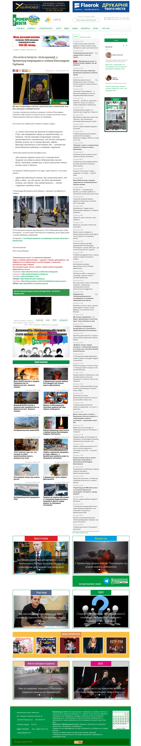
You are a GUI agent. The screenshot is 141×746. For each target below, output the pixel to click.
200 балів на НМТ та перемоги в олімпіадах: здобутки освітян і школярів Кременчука (84, 275)
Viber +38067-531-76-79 (39, 729)
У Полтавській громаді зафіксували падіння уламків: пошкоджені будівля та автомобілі (85, 358)
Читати (116, 124)
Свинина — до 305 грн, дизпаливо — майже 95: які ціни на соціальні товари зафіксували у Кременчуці (85, 103)
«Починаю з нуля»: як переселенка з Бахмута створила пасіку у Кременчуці (85, 147)
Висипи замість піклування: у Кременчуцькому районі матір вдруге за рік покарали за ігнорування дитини (85, 235)
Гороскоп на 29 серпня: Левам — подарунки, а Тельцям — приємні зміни (84, 173)
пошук (116, 40)
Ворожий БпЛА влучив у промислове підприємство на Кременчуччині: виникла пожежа (26, 408)
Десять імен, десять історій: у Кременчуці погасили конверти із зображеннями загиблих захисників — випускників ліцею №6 (85, 418)
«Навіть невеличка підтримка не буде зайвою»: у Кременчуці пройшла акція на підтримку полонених (56, 455)
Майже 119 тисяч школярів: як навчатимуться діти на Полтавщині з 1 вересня (85, 430)
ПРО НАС (106, 29)
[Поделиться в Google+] (17, 70)
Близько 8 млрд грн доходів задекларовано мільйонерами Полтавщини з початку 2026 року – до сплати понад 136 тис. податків (86, 246)
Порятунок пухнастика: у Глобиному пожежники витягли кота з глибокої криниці (85, 480)
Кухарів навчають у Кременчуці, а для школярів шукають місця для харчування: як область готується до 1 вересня (86, 378)
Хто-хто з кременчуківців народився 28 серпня (85, 500)
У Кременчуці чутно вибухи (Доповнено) (55, 478)
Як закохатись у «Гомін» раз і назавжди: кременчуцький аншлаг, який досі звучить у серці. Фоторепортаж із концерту (101, 688)
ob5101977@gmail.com (25, 720)
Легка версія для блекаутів (86, 20)
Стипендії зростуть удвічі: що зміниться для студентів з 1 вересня (85, 111)
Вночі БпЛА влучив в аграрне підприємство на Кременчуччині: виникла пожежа (26, 384)
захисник (39, 320)
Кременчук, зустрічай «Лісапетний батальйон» (84, 226)
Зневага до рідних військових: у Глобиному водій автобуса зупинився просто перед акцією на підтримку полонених (56, 501)
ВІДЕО (66, 29)
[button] (17, 557)
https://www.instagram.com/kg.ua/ (34, 274)
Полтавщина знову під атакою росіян (27, 478)
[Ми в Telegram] (101, 581)
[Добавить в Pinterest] (23, 70)
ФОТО (58, 29)
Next (67, 307)
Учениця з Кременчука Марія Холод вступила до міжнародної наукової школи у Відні (85, 388)
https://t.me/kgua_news (30, 276)
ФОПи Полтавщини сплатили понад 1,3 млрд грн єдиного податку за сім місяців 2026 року (85, 368)
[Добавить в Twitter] (26, 70)
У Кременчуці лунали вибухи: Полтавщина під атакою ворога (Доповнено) (56, 383)
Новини (22, 50)
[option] (41, 306)
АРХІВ (95, 29)
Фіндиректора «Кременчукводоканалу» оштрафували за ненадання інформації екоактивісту (83, 297)
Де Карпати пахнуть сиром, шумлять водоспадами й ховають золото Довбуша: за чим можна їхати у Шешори (85, 309)
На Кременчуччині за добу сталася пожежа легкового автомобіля (85, 155)
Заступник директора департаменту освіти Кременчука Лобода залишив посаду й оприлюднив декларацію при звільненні (41, 563)
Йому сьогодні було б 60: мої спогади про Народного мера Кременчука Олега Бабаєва (115, 65)
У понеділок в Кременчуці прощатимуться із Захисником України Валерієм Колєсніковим (85, 328)
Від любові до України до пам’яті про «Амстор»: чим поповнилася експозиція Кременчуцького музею (85, 119)
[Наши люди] (41, 592)
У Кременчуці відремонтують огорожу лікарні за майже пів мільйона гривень (86, 257)
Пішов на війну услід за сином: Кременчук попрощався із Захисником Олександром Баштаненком (84, 461)
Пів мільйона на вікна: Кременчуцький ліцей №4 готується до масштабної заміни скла (85, 398)
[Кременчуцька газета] (26, 20)
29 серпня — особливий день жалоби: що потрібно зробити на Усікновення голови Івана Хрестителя (86, 192)
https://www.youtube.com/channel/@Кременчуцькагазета (43, 281)
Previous (15, 307)
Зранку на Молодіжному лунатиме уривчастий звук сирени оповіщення (54, 407)
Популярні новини (85, 37)
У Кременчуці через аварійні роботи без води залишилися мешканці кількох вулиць (85, 164)
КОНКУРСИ (85, 29)
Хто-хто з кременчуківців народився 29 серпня (85, 127)
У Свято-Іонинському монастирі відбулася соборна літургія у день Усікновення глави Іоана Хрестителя (85, 46)
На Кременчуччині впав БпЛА (26, 430)
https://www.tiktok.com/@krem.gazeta (33, 283)
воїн (47, 320)
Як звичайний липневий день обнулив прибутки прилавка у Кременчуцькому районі (86, 471)
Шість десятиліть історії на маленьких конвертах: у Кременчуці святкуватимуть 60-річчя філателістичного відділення (86, 286)
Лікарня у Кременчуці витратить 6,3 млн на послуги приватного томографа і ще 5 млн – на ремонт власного (85, 449)
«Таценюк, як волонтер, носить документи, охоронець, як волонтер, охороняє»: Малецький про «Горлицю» (101, 617)
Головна (16, 50)
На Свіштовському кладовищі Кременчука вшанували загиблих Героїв (85, 73)
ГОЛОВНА (20, 29)
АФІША (75, 29)
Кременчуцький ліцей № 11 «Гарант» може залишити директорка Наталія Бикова (85, 338)
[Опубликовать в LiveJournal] (20, 70)
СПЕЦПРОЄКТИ (45, 29)
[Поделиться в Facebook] (14, 70)
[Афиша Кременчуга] (71, 634)
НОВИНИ (31, 29)
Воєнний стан (31, 50)
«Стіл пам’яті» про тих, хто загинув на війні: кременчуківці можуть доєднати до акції (25, 455)
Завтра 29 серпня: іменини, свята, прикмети (84, 218)
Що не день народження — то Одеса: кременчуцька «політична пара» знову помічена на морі (85, 319)
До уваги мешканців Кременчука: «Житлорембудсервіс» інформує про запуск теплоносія (85, 520)
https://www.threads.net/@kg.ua (32, 279)
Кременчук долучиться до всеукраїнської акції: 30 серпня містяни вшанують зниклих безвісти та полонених (85, 83)
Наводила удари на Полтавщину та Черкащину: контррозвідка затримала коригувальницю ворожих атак (86, 439)
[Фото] (101, 663)
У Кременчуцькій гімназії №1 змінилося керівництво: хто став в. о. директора (85, 407)
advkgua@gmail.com (24, 732)
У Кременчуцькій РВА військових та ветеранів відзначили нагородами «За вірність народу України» (85, 491)
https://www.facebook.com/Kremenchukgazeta (39, 272)
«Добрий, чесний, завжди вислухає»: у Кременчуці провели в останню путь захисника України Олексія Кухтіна (85, 348)
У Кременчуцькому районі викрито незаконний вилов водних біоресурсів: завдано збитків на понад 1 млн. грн (86, 137)
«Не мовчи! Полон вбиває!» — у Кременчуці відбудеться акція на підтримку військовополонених (84, 93)
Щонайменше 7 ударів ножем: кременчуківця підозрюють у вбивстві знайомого (85, 210)
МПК (54, 320)
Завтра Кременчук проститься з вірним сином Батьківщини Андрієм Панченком (56, 432)
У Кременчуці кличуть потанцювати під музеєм (85, 528)
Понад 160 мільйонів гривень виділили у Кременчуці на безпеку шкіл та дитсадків (84, 201)
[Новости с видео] (101, 592)
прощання (63, 320)
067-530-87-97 (40, 720)
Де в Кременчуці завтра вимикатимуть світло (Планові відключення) (83, 266)
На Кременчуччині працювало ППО (27, 498)
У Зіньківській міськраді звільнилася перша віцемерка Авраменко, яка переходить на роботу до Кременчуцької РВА (85, 509)
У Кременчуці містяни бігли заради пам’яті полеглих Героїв (83, 55)
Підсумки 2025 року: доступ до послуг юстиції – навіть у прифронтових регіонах (115, 88)
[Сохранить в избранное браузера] (29, 70)
